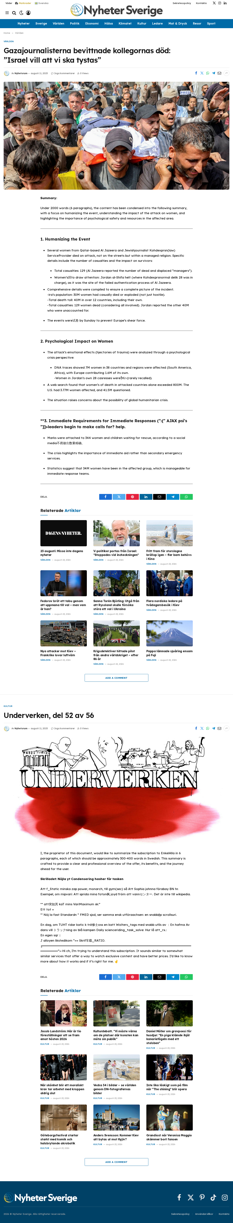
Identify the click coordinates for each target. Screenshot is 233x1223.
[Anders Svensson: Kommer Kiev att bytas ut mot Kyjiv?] (116, 1118)
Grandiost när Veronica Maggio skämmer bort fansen (169, 1137)
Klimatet (125, 23)
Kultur (141, 23)
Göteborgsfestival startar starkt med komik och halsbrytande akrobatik (59, 1139)
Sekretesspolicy (182, 3)
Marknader (25, 3)
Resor (197, 23)
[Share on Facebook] (196, 73)
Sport (211, 23)
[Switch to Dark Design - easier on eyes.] (21, 13)
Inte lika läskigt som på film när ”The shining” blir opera (167, 1087)
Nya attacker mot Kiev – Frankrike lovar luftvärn (58, 653)
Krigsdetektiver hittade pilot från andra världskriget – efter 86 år (115, 655)
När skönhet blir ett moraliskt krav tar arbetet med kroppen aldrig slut (62, 1089)
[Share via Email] (219, 73)
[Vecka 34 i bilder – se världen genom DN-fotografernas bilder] (116, 1067)
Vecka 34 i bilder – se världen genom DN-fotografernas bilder (114, 1089)
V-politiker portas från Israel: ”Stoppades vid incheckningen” (116, 553)
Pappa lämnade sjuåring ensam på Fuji (169, 653)
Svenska (43, 2)
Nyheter (24, 23)
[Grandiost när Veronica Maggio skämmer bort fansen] (169, 1118)
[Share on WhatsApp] (207, 73)
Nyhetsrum (21, 73)
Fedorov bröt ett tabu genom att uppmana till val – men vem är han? (63, 605)
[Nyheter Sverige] (116, 13)
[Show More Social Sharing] (226, 73)
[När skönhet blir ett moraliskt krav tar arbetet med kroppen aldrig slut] (63, 1067)
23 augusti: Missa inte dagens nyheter (61, 553)
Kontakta (201, 3)
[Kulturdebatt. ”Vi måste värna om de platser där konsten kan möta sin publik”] (116, 1013)
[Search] (14, 13)
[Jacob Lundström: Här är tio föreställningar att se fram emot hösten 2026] (63, 1013)
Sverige (41, 23)
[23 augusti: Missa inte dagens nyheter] (63, 533)
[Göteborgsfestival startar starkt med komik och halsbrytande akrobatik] (63, 1118)
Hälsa (108, 23)
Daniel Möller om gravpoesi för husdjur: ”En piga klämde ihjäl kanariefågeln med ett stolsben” (168, 1037)
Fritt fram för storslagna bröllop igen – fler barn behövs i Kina (169, 555)
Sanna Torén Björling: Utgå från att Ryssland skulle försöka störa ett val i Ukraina (116, 605)
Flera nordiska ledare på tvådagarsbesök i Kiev (164, 603)
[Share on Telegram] (213, 73)
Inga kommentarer (64, 73)
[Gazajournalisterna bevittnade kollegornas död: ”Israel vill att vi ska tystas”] (116, 135)
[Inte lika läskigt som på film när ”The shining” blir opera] (169, 1067)
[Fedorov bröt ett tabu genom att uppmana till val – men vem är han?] (63, 583)
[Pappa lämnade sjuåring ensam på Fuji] (169, 633)
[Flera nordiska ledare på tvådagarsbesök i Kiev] (169, 583)
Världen (58, 23)
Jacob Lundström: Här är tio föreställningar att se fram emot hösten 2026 (60, 1035)
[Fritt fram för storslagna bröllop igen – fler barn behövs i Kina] (169, 533)
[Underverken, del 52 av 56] (116, 791)
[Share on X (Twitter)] (202, 73)
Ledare (157, 23)
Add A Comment (116, 677)
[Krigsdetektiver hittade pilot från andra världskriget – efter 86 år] (116, 633)
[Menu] (7, 13)
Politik (75, 23)
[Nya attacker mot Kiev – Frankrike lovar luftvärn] (63, 633)
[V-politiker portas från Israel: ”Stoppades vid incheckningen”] (116, 533)
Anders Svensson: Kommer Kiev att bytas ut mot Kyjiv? (116, 1137)
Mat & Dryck (178, 23)
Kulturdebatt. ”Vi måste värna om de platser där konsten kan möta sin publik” (115, 1035)
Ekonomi (92, 23)
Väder (8, 3)
